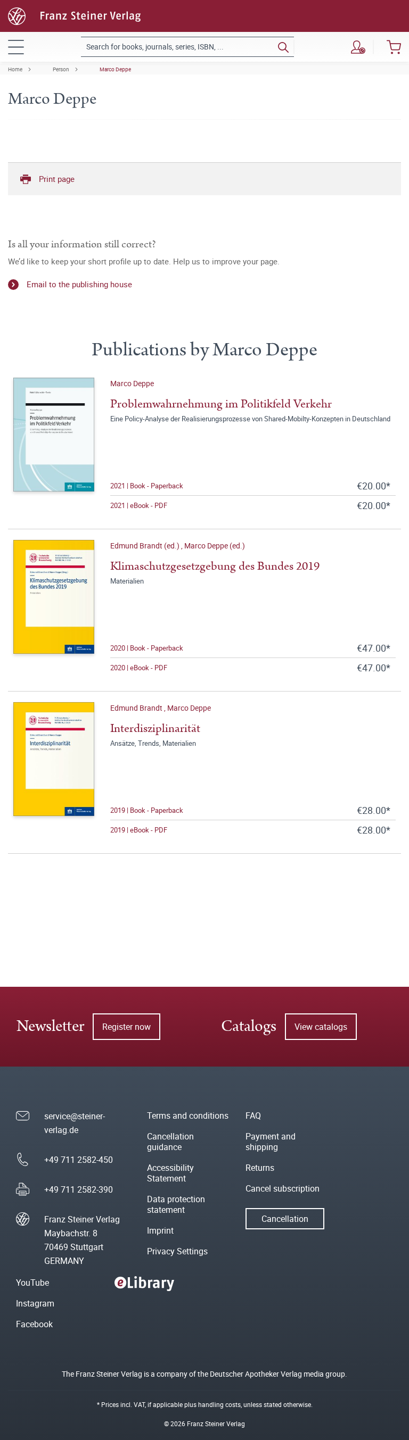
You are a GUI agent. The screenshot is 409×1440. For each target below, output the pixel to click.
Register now (126, 1027)
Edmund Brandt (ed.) (145, 545)
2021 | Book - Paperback (146, 485)
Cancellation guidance (170, 1141)
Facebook (34, 1324)
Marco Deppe (115, 69)
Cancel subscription (283, 1188)
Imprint (160, 1230)
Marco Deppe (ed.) (214, 545)
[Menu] (16, 47)
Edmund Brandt (137, 708)
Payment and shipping (271, 1141)
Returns (260, 1167)
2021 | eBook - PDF (138, 505)
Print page (57, 178)
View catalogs (321, 1027)
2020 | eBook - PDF (138, 667)
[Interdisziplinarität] (53, 769)
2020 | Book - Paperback (146, 648)
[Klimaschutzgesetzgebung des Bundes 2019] (53, 607)
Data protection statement (176, 1204)
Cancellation (284, 1219)
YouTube (32, 1282)
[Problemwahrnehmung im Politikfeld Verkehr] (53, 445)
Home (15, 69)
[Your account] (358, 47)
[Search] (283, 47)
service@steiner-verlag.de (74, 1123)
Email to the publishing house (79, 284)
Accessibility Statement (170, 1173)
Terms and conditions (187, 1115)
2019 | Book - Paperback (146, 810)
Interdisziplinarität (155, 728)
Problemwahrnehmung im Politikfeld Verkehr (221, 404)
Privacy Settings (177, 1251)
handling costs (219, 1404)
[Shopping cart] (394, 47)
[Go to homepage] (74, 15)
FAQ (253, 1115)
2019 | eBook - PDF (138, 830)
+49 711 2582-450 (78, 1160)
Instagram (35, 1303)
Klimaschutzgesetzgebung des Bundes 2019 (215, 566)
